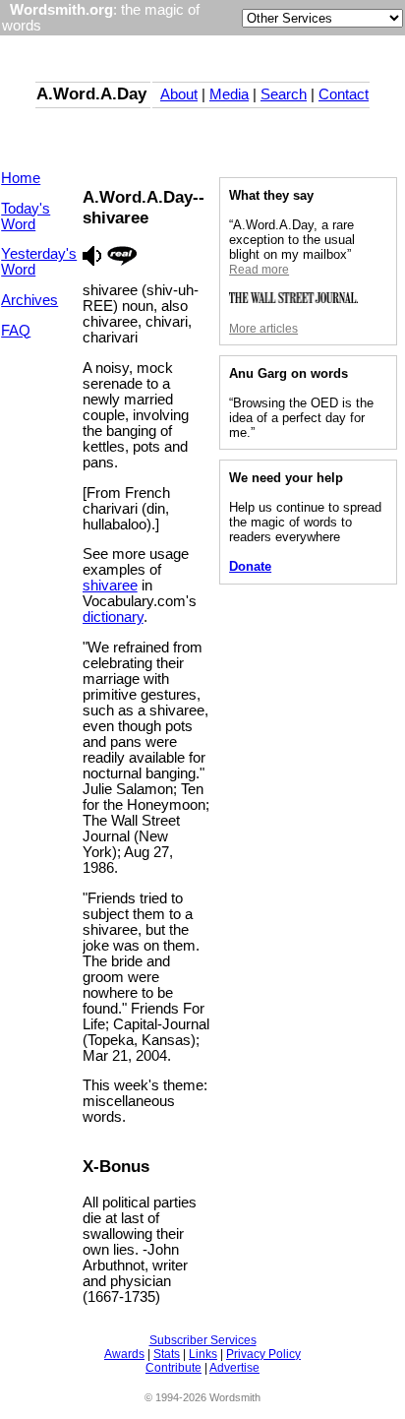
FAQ (15, 331)
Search (283, 94)
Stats (166, 1354)
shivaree (110, 585)
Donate (250, 566)
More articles (263, 329)
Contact (343, 94)
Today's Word (25, 216)
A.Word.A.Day (91, 93)
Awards (124, 1354)
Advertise (234, 1368)
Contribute (173, 1368)
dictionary (113, 617)
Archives (29, 300)
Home (20, 178)
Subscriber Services (203, 1340)
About (179, 94)
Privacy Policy (263, 1354)
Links (203, 1354)
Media (229, 94)
